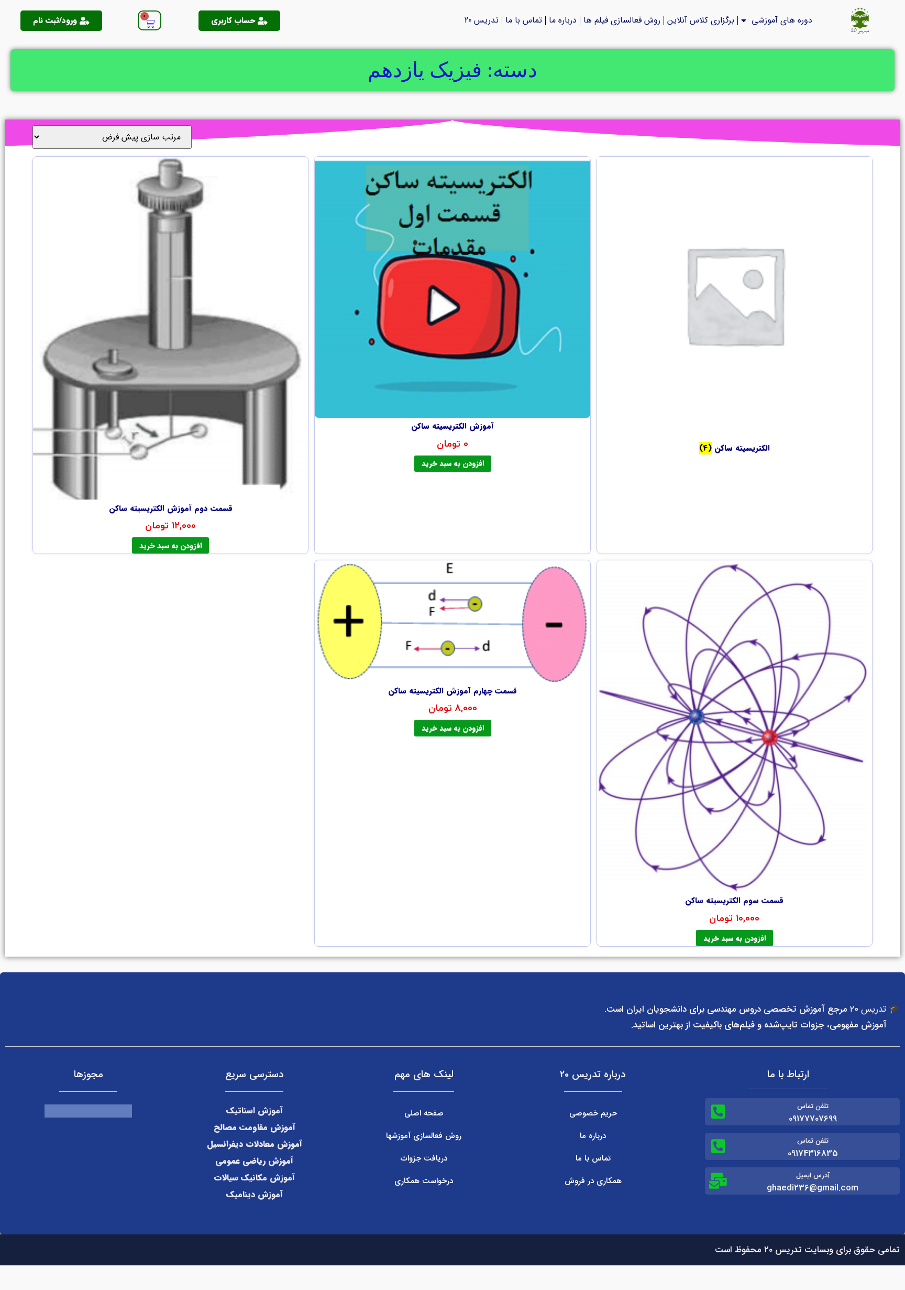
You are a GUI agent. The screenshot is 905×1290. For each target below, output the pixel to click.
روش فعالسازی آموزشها (423, 1136)
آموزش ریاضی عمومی (254, 1160)
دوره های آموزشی (782, 20)
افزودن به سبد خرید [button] (453, 463)
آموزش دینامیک (254, 1194)
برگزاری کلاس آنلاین (700, 20)
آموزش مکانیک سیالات (254, 1177)
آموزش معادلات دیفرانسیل (254, 1144)
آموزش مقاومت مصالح (254, 1127)
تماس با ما (523, 20)
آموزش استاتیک (254, 1110)
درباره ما (563, 20)
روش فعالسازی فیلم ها (621, 20)
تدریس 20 (482, 20)
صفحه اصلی (424, 1113)
